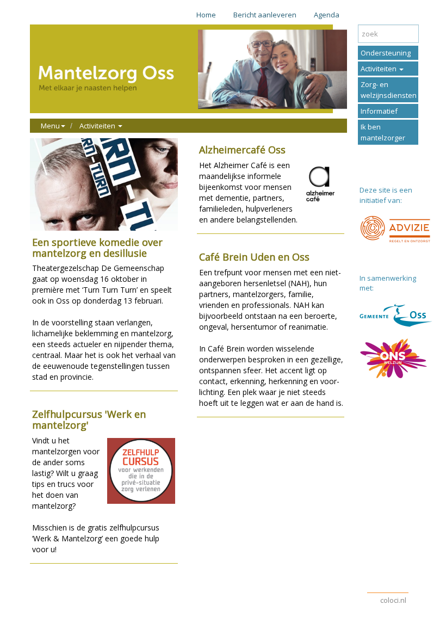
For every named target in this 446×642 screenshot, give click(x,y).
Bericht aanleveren (264, 15)
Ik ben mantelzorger (383, 132)
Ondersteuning (386, 53)
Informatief (379, 111)
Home (206, 15)
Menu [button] (50, 126)
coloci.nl (393, 600)
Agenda (326, 15)
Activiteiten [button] (98, 126)
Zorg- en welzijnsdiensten (389, 89)
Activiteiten (379, 68)
